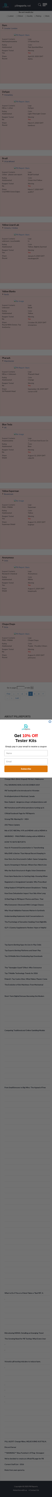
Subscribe (26, 768)
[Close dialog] (50, 721)
